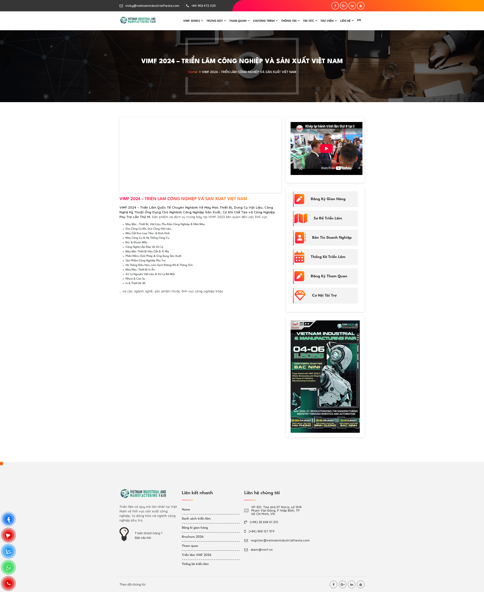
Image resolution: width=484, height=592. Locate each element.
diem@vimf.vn (262, 549)
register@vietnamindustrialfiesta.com (280, 540)
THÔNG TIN (289, 21)
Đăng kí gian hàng (195, 527)
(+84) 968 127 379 (261, 531)
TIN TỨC (308, 21)
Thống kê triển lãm (195, 564)
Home (192, 72)
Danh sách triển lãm (196, 518)
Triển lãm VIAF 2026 (196, 555)
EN (359, 20)
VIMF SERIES (191, 21)
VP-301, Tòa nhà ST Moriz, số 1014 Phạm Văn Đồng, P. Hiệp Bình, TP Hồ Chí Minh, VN (276, 510)
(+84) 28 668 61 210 (264, 522)
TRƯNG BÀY (214, 21)
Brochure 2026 (193, 536)
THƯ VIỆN (327, 21)
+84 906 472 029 (203, 6)
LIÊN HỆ (345, 21)
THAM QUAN (238, 21)
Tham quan (190, 546)
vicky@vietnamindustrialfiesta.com (152, 6)
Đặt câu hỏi (143, 538)
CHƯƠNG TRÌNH (264, 21)
